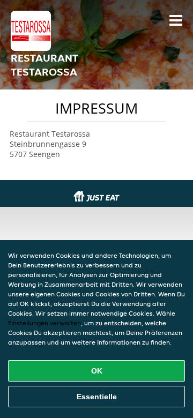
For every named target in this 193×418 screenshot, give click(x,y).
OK (96, 371)
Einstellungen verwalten (44, 323)
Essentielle (97, 396)
